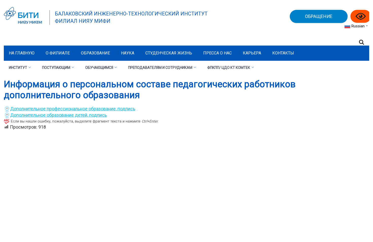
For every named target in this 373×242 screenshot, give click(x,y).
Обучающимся (99, 68)
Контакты (283, 53)
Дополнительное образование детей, (49, 115)
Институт (18, 68)
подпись (126, 108)
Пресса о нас (217, 53)
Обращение (318, 16)
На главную (22, 53)
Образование (95, 53)
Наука (127, 53)
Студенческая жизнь (168, 53)
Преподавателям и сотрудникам (160, 68)
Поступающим (56, 68)
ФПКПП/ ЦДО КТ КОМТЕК (228, 68)
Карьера (252, 53)
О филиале (58, 53)
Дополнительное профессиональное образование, (63, 108)
